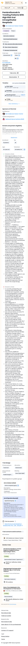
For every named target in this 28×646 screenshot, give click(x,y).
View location (13, 77)
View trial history (13, 104)
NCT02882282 (6, 62)
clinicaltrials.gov (12, 604)
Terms (3, 639)
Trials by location (6, 616)
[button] (8, 36)
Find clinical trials (6, 613)
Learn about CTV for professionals (11, 624)
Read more (14, 137)
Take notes (13, 73)
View (22, 95)
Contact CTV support (7, 630)
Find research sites (6, 621)
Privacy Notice (5, 636)
